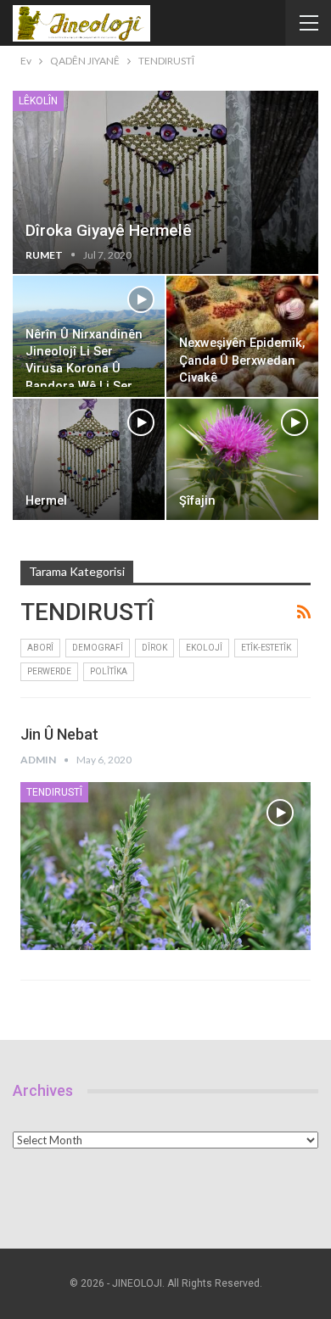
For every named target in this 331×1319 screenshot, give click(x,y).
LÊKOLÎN (38, 101)
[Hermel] (88, 459)
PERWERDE (49, 671)
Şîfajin (197, 501)
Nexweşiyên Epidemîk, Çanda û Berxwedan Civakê (242, 360)
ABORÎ (40, 647)
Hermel (46, 501)
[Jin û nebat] (165, 866)
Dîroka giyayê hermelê (108, 230)
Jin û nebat (59, 734)
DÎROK (154, 647)
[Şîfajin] (242, 459)
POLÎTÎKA (108, 671)
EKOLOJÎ (204, 647)
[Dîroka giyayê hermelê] (165, 182)
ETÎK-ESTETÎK (266, 647)
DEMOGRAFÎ (97, 647)
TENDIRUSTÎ (54, 792)
